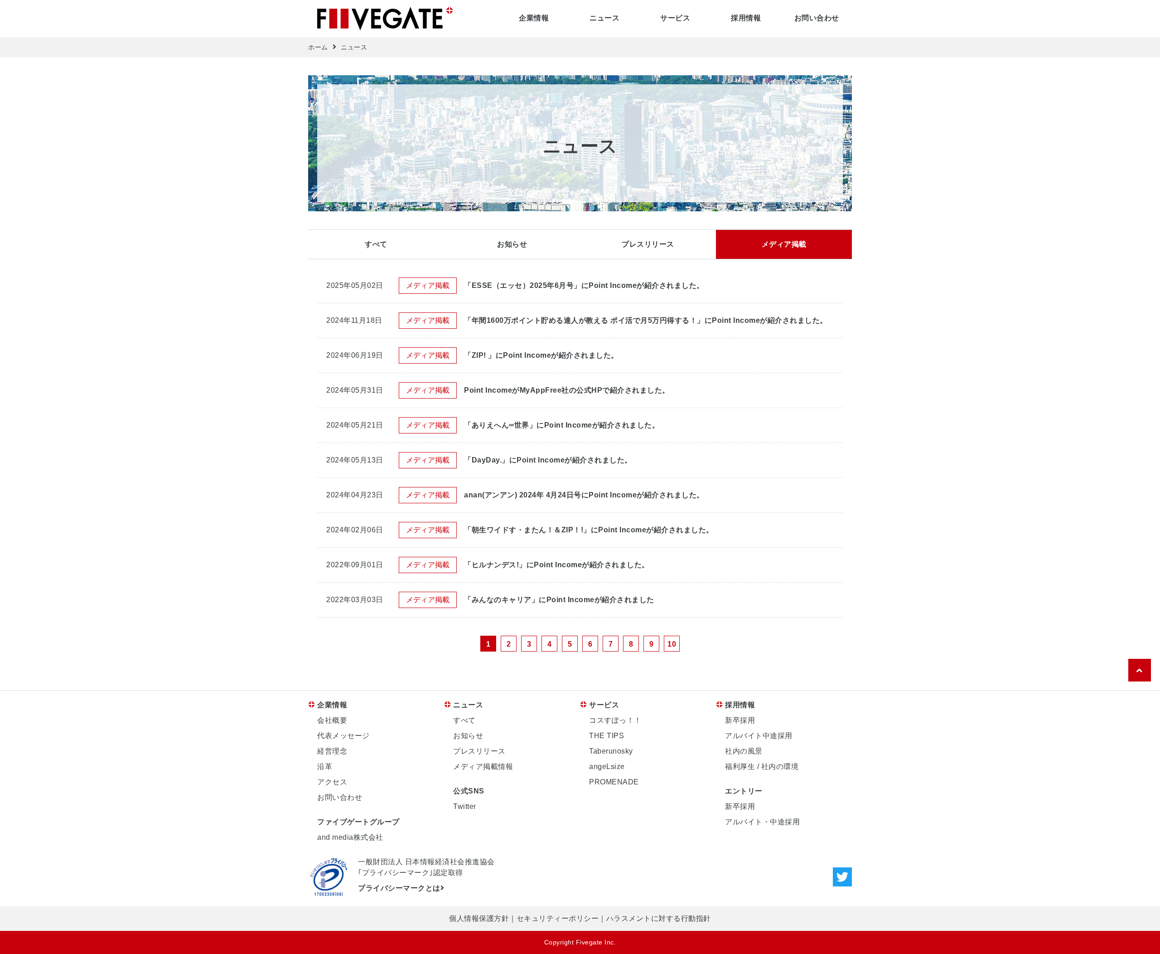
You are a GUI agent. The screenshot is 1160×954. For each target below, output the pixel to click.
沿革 (324, 766)
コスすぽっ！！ (615, 720)
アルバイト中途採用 (759, 736)
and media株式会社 (350, 837)
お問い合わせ (816, 18)
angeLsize (607, 766)
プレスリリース (648, 244)
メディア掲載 (784, 244)
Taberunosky (611, 751)
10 (671, 644)
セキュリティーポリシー (558, 918)
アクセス (332, 782)
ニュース (604, 18)
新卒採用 (740, 720)
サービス (675, 18)
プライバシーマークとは (399, 888)
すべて (376, 244)
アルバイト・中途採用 (762, 822)
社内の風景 (744, 751)
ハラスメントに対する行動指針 (658, 918)
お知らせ (512, 244)
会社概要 (332, 720)
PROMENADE (614, 782)
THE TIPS (606, 736)
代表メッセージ (343, 736)
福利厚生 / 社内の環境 (761, 766)
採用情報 (746, 18)
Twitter (464, 806)
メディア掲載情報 (483, 766)
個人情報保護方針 (479, 918)
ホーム (318, 47)
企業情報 (534, 18)
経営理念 (332, 751)
